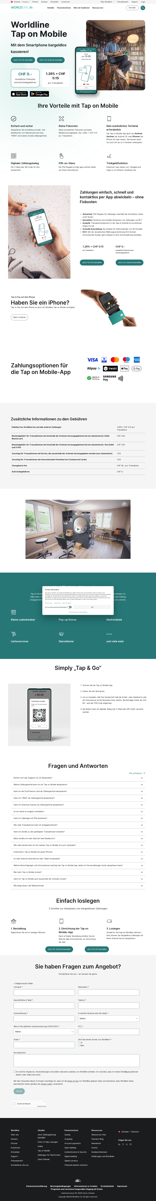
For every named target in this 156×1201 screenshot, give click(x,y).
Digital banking (71, 1156)
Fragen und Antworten (78, 766)
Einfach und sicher (22, 125)
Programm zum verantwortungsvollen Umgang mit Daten (77, 1189)
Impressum (122, 1186)
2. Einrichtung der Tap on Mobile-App (73, 930)
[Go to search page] (143, 8)
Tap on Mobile (44, 1151)
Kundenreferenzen (99, 1152)
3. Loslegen (113, 928)
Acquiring (68, 1139)
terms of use (72, 1081)
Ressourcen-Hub (98, 1135)
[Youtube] (127, 1144)
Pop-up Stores (67, 619)
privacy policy (47, 1084)
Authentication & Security (76, 1152)
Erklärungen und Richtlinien (102, 1156)
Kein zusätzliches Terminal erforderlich (122, 127)
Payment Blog (97, 1139)
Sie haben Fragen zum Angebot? (78, 966)
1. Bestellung (18, 928)
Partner (35, 2)
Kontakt (132, 8)
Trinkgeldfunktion (117, 163)
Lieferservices (19, 641)
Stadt (17, 1039)
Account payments (73, 1143)
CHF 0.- (120, 246)
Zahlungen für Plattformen (49, 1155)
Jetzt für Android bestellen (50, 60)
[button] (78, 529)
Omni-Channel (43, 1159)
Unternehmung (21, 1013)
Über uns (15, 1135)
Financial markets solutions (76, 1165)
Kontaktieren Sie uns (20, 1165)
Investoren (66, 2)
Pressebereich (122, 2)
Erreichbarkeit (107, 1186)
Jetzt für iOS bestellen (23, 60)
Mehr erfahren (19, 317)
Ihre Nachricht (20, 1053)
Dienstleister (66, 641)
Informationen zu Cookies (85, 1186)
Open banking (70, 1148)
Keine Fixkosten (68, 125)
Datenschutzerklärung (36, 1186)
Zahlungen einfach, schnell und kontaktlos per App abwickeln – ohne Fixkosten (112, 197)
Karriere (44, 2)
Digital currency (71, 1161)
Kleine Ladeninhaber (23, 619)
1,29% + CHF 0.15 (93, 246)
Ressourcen (97, 8)
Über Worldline (106, 2)
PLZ (80, 1026)
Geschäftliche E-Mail (23, 1000)
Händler (50, 8)
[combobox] (108, 1019)
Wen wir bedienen (82, 8)
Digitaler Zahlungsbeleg (25, 163)
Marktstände (114, 619)
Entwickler (54, 2)
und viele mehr (115, 641)
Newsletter (96, 1143)
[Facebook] (123, 1144)
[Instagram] (130, 1144)
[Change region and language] (140, 1132)
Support (135, 2)
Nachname (83, 987)
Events (94, 1148)
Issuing (67, 1135)
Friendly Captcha (41, 1106)
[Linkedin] (119, 1144)
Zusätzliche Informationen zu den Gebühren (49, 419)
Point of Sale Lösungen (48, 1142)
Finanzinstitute (64, 8)
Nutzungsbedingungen (60, 1186)
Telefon (82, 1000)
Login (143, 2)
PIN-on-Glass (67, 163)
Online (40, 1146)
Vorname (18, 987)
